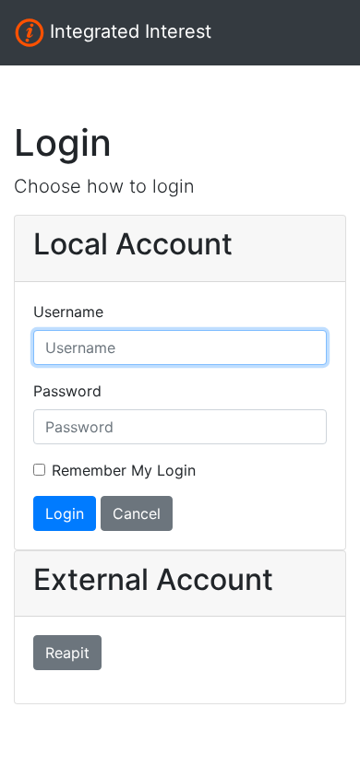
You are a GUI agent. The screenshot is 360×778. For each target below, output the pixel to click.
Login (64, 513)
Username (68, 311)
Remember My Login (124, 470)
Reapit (67, 652)
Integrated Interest (127, 31)
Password (67, 391)
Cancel (137, 513)
